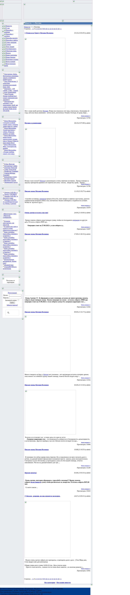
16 (58, 29)
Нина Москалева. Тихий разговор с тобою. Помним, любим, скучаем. (9, 131)
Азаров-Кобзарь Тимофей (9, 174)
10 (46, 29)
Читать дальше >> (85, 115)
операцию (76, 220)
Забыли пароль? (12, 305)
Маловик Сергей (10, 180)
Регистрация (12, 293)
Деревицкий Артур (11, 182)
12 (50, 29)
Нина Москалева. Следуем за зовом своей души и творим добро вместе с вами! (10, 123)
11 (48, 29)
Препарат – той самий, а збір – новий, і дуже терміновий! (10, 90)
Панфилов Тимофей (11, 171)
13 (52, 29)
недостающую (36, 482)
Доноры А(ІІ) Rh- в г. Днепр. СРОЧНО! (10, 193)
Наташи (45, 111)
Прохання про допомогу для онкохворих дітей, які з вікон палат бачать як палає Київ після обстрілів (10, 106)
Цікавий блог (9, 265)
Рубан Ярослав (9, 164)
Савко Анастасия (10, 169)
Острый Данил (9, 179)
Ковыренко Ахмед (10, 177)
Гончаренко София (10, 166)
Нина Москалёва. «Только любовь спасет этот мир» (9, 152)
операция (43, 199)
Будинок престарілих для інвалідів (8, 223)
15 (56, 29)
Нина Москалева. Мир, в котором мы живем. (9, 146)
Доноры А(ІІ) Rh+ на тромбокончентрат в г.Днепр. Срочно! (10, 201)
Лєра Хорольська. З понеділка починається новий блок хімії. (10, 84)
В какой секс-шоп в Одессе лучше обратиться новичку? (10, 228)
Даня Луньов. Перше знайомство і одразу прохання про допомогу (10, 97)
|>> (61, 29)
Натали (42, 181)
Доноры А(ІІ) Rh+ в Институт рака (10, 197)
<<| (32, 29)
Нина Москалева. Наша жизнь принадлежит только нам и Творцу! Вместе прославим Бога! (10, 139)
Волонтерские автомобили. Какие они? (9, 261)
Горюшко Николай (10, 168)
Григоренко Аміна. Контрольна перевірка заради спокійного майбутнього (10, 76)
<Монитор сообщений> (7, 216)
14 (54, 29)
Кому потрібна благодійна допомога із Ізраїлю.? (10, 234)
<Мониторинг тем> (10, 214)
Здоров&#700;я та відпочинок (9, 267)
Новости (27, 27)
